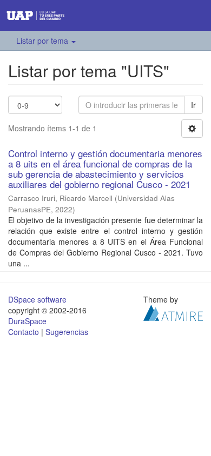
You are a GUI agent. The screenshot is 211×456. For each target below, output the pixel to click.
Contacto (23, 331)
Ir (193, 104)
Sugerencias (66, 331)
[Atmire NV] (173, 311)
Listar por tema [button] (43, 40)
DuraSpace (27, 321)
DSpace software (37, 299)
